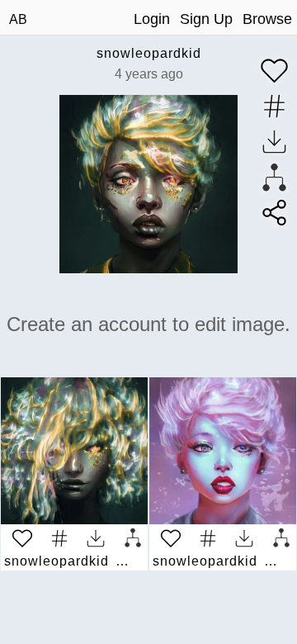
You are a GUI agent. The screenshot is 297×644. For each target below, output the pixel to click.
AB (18, 19)
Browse (267, 19)
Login (152, 19)
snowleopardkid (149, 53)
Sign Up (206, 19)
